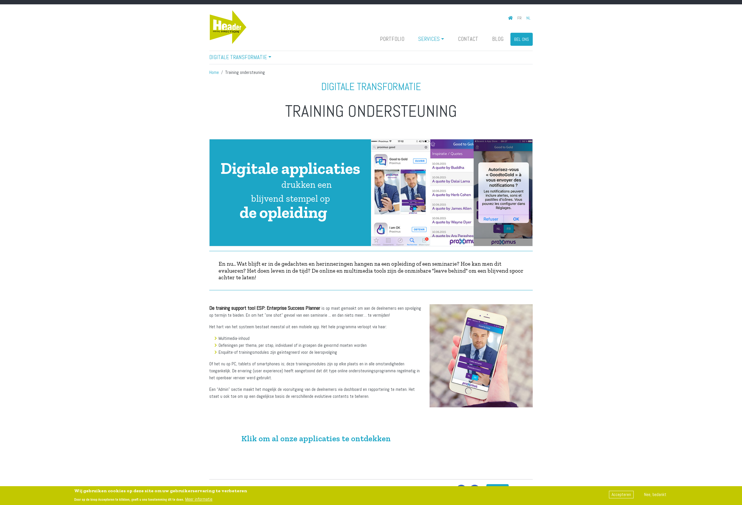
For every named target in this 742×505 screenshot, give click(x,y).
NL (528, 18)
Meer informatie (198, 499)
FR (519, 18)
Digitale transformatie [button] (238, 57)
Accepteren (621, 494)
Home (214, 72)
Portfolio (392, 39)
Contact (468, 39)
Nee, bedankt (655, 494)
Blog (497, 39)
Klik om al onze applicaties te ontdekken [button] (316, 438)
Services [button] (429, 39)
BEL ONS (521, 39)
